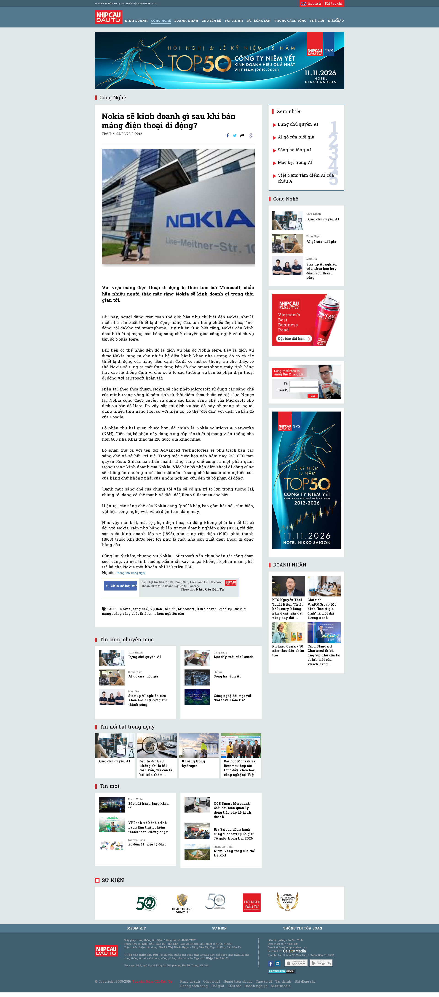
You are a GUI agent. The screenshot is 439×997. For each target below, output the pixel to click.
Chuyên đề (211, 21)
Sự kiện (113, 880)
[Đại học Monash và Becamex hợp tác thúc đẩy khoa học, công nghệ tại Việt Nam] (241, 745)
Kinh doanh (190, 981)
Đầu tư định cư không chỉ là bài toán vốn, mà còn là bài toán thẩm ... (155, 768)
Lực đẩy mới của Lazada (234, 657)
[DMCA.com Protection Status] (282, 971)
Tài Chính (234, 21)
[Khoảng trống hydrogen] (199, 745)
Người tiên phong (237, 981)
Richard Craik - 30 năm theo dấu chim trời (288, 650)
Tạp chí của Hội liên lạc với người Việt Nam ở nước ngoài (126, 3)
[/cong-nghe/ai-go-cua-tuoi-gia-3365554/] (287, 243)
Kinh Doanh (136, 21)
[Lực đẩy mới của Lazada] (197, 658)
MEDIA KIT (136, 928)
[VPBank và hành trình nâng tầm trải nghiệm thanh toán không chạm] (112, 824)
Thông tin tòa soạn (302, 928)
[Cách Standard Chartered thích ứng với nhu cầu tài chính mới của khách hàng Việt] (324, 632)
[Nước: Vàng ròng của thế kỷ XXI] (197, 852)
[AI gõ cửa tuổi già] (112, 677)
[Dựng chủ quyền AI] (112, 658)
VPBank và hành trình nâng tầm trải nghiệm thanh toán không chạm (148, 827)
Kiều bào (234, 986)
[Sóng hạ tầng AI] (197, 677)
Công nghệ (211, 981)
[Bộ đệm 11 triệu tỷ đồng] (112, 845)
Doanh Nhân (186, 21)
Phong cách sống (193, 986)
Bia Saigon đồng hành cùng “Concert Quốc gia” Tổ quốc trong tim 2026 (234, 833)
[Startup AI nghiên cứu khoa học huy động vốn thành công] (112, 697)
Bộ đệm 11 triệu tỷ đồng (147, 844)
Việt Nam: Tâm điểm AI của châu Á (306, 178)
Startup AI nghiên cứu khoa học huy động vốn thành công (148, 700)
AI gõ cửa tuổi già (143, 676)
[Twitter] (234, 135)
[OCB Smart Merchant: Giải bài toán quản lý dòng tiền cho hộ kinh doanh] (197, 805)
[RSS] (242, 135)
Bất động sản (258, 21)
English (313, 3)
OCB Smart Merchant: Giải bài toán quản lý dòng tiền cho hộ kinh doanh (232, 810)
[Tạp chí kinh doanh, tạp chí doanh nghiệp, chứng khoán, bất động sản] (108, 16)
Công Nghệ (161, 21)
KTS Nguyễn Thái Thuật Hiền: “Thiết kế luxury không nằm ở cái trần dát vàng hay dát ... (287, 609)
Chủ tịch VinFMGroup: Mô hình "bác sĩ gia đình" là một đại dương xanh (322, 609)
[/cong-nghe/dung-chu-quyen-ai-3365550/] (287, 220)
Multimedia (281, 986)
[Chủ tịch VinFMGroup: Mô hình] (324, 586)
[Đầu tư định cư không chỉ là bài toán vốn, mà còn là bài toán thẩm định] (157, 745)
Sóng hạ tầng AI (227, 676)
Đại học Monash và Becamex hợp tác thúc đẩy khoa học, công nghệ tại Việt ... (241, 768)
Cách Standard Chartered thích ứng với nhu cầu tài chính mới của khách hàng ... (324, 655)
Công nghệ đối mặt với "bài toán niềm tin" (232, 698)
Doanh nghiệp (256, 986)
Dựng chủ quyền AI (144, 657)
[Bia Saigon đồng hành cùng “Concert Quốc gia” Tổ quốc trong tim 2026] (197, 831)
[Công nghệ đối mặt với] (197, 697)
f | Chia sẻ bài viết (121, 585)
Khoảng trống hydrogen (193, 763)
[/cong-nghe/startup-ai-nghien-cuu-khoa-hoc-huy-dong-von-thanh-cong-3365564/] (287, 265)
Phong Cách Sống (290, 21)
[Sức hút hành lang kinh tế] (112, 805)
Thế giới (317, 21)
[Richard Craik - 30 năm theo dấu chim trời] (288, 632)
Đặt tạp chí (334, 3)
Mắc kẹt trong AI (295, 162)
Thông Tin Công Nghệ (130, 573)
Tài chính (283, 981)
